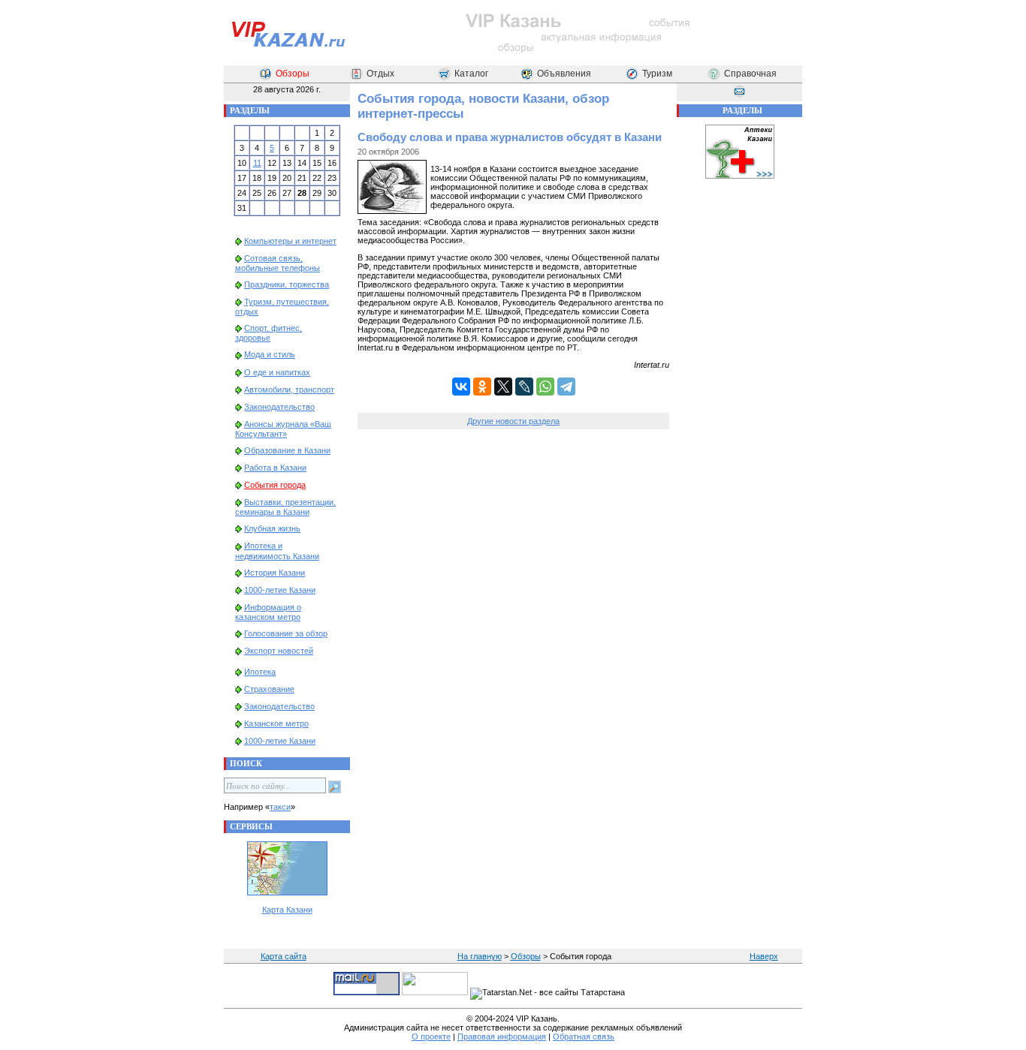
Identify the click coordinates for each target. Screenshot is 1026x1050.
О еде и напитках (277, 372)
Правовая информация (501, 1036)
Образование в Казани (287, 450)
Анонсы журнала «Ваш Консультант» (283, 429)
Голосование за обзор (285, 633)
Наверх (764, 956)
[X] (503, 387)
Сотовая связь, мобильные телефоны (277, 263)
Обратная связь (583, 1036)
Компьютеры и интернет (290, 240)
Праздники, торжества (286, 284)
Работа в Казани (275, 467)
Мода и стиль (269, 354)
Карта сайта (283, 956)
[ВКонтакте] (461, 387)
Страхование (269, 688)
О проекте (431, 1036)
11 (257, 162)
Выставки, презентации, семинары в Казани (285, 507)
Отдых (380, 73)
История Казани (274, 572)
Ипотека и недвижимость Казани (277, 550)
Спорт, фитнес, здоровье (268, 332)
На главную (479, 956)
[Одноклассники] (482, 387)
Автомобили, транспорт (289, 389)
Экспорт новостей (278, 650)
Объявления (564, 73)
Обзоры (292, 73)
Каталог (471, 73)
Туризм (657, 73)
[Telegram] (566, 387)
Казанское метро (276, 723)
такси (280, 806)
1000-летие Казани (279, 589)
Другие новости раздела (513, 421)
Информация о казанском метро (268, 612)
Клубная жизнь (272, 528)
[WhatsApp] (545, 387)
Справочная (750, 73)
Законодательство (279, 406)
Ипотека (260, 671)
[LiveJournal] (524, 387)
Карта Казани (287, 909)
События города (275, 484)
